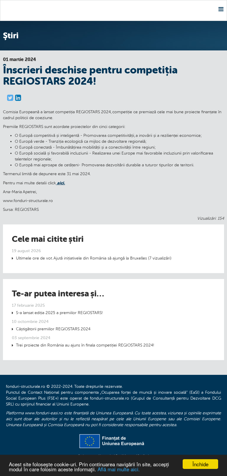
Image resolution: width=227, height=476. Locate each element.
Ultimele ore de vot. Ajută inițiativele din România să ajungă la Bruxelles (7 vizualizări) (93, 258)
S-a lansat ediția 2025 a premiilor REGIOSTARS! (59, 313)
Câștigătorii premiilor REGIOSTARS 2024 (53, 329)
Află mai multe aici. (119, 469)
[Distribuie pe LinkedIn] (18, 98)
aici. (60, 182)
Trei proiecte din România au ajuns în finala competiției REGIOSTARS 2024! (85, 345)
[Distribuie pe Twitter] (10, 98)
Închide (200, 464)
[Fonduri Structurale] (3, 10)
